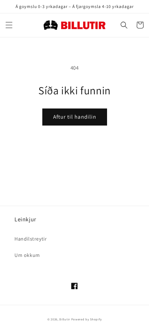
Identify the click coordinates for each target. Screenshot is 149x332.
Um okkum (27, 255)
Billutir (64, 319)
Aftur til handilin (74, 116)
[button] (9, 25)
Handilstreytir (30, 238)
